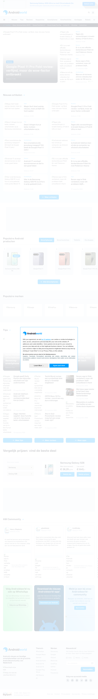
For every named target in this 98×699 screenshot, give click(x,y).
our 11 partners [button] (46, 339)
